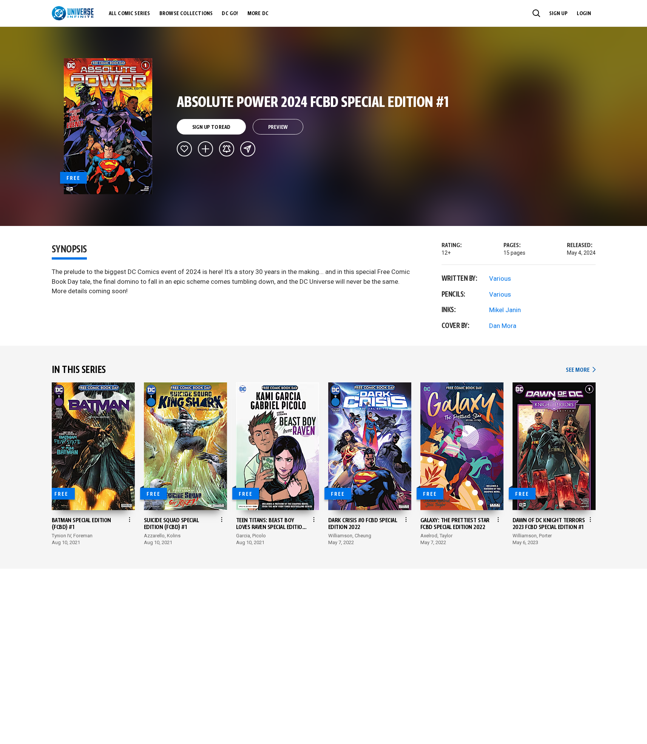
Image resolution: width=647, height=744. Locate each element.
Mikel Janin (505, 310)
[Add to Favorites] (184, 148)
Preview (278, 127)
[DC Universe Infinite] (73, 13)
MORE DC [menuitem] (258, 13)
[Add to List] (205, 148)
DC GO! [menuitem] (230, 13)
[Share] (247, 148)
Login (584, 13)
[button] (536, 13)
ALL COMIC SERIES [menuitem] (129, 13)
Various (500, 278)
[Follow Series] (226, 148)
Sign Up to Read (211, 127)
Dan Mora (502, 325)
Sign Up (558, 13)
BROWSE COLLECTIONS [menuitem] (186, 13)
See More (580, 370)
